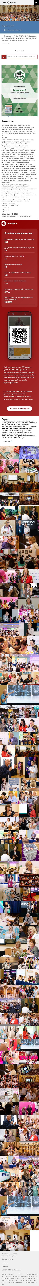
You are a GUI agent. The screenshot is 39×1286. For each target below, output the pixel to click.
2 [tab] (17, 50)
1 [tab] (15, 50)
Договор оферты (7, 1259)
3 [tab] (19, 50)
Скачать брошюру (8, 116)
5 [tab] (23, 50)
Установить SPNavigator (19, 408)
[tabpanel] (20, 40)
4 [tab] (21, 50)
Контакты (5, 1263)
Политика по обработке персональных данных (10, 1255)
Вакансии (5, 1266)
